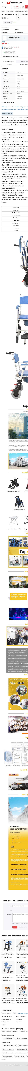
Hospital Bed (19, 1022)
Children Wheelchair (6, 1019)
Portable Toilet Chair (8, 1038)
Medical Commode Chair (9, 1053)
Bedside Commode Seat (21, 1038)
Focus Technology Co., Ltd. (19, 1065)
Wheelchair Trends (19, 1056)
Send (15, 927)
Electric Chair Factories (8, 1049)
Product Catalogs (23, 1013)
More (3, 1059)
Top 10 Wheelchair (7, 1056)
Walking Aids (5, 1022)
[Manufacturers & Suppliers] (14, 2)
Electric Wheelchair (6, 1016)
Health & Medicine (9, 11)
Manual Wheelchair (20, 1016)
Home (3, 11)
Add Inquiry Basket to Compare (10, 56)
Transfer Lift (19, 1019)
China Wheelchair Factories (9, 1045)
